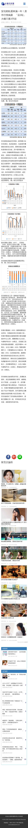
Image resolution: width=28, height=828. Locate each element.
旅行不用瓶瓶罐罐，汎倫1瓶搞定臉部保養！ (13, 503)
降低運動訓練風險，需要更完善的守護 (11, 541)
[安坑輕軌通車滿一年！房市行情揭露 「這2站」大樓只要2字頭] (8, 457)
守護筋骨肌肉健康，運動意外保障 (10, 560)
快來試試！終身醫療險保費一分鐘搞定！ (12, 637)
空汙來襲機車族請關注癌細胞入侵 (10, 598)
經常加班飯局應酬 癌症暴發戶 (9, 579)
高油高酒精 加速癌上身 (7, 618)
